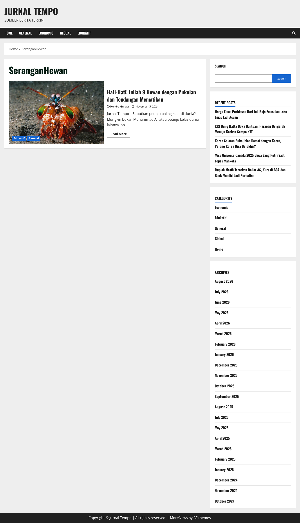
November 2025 (226, 375)
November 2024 (226, 490)
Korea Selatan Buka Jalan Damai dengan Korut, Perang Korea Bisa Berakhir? (248, 143)
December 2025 (226, 365)
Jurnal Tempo (31, 11)
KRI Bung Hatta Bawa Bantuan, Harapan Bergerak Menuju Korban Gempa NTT (250, 129)
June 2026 (222, 302)
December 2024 (226, 480)
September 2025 (227, 396)
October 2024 (224, 501)
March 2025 (223, 448)
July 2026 (222, 291)
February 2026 (225, 344)
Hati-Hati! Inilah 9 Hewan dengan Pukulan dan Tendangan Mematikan (56, 112)
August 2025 (224, 406)
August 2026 (224, 281)
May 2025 (221, 427)
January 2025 (224, 469)
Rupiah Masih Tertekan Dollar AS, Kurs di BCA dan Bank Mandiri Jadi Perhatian (250, 172)
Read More (120, 134)
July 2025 (221, 417)
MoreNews (179, 517)
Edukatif (84, 33)
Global (65, 33)
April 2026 (222, 323)
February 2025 (225, 459)
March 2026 (223, 333)
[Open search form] (294, 33)
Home (8, 33)
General (25, 33)
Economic (45, 33)
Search (220, 66)
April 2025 (222, 438)
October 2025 (224, 385)
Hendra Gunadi (119, 106)
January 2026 (224, 354)
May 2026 (222, 312)
